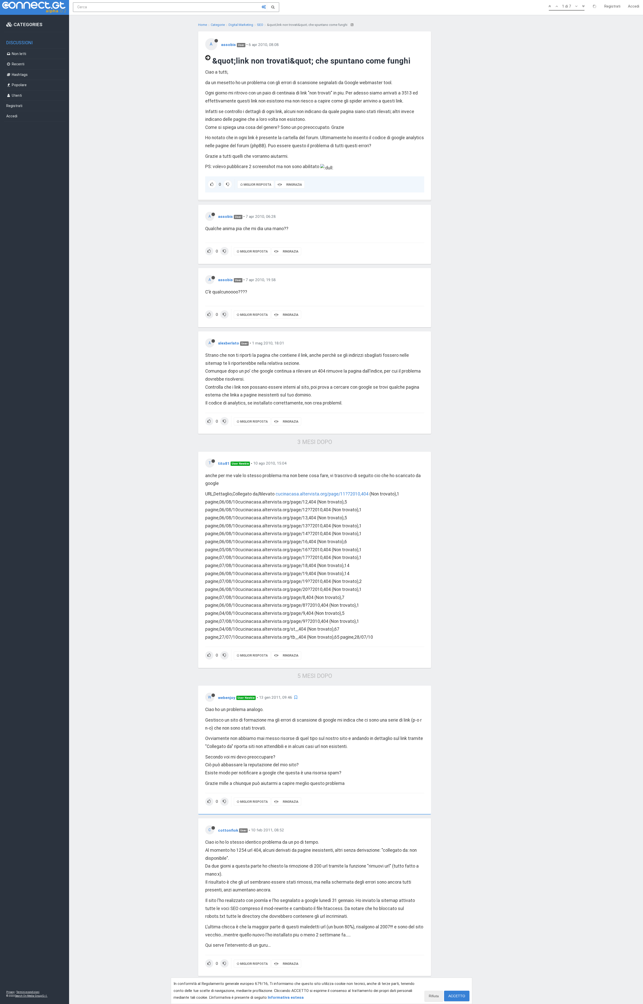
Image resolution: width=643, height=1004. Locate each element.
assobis (228, 44)
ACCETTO (456, 996)
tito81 (224, 463)
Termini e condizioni (27, 992)
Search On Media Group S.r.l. (31, 995)
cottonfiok (228, 830)
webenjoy (226, 697)
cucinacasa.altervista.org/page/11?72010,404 (322, 493)
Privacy (10, 992)
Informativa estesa (286, 997)
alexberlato (228, 343)
